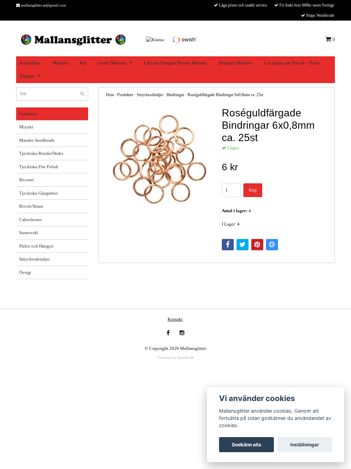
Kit (83, 63)
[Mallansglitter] (73, 39)
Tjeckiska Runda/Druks (41, 153)
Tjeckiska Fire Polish (38, 166)
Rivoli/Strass (31, 206)
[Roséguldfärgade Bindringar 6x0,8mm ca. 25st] (158, 160)
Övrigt (25, 272)
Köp (253, 190)
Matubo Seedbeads (37, 140)
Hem (110, 94)
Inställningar (304, 444)
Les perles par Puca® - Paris (291, 63)
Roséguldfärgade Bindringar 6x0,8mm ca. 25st (225, 94)
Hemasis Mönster (235, 63)
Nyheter (27, 76)
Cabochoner (30, 219)
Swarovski (28, 232)
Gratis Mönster (112, 63)
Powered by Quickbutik (175, 357)
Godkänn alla (246, 444)
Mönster (60, 63)
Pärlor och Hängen (36, 246)
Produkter (28, 113)
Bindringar (175, 94)
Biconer (26, 179)
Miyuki (26, 126)
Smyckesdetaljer (34, 259)
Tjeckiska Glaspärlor (38, 193)
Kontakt (175, 319)
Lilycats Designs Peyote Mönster (175, 63)
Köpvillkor (30, 63)
